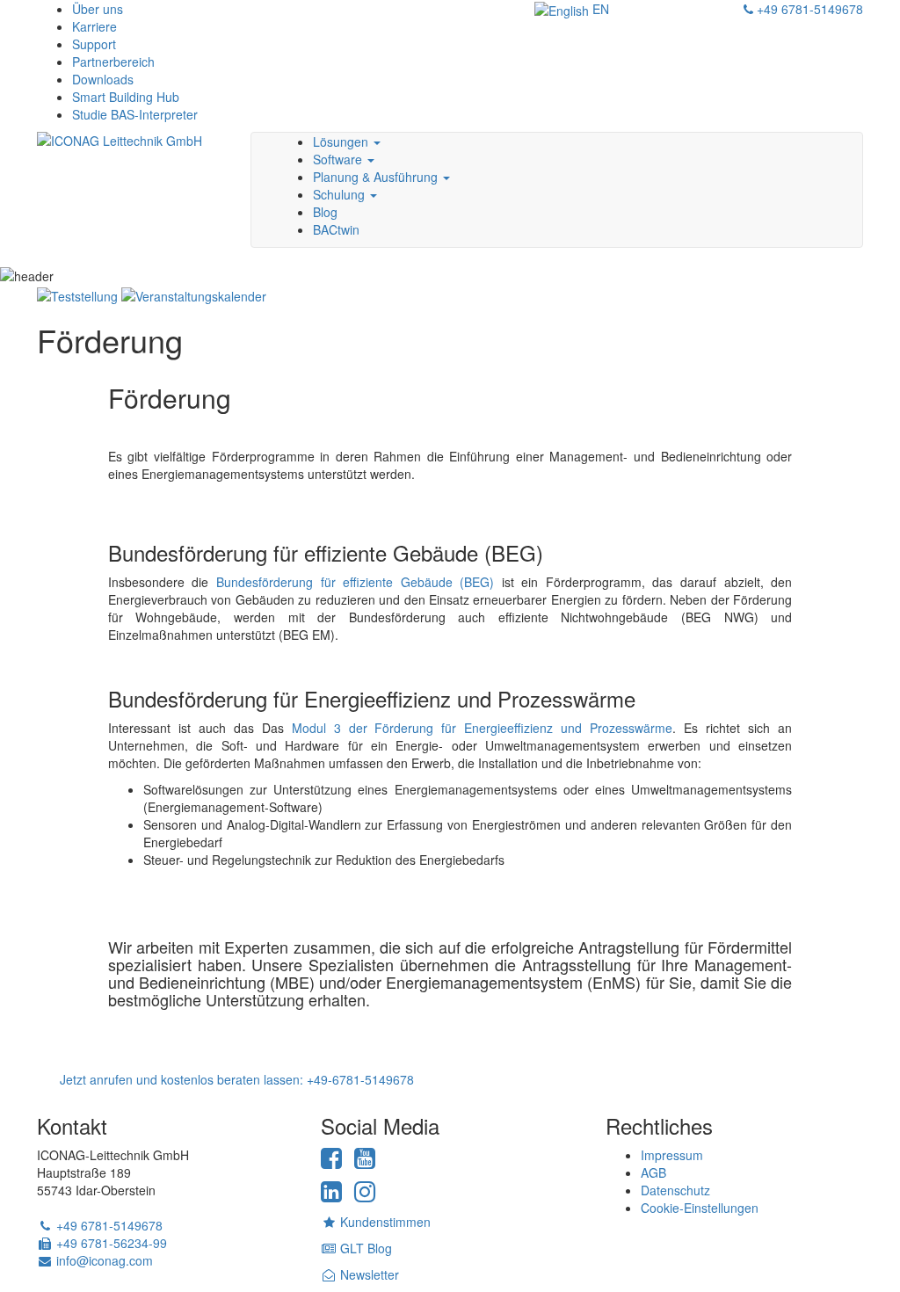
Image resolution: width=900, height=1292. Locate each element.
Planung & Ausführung (377, 176)
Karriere (94, 26)
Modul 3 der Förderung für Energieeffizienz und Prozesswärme (482, 728)
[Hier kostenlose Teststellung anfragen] (77, 293)
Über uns (97, 9)
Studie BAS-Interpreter (135, 114)
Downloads (103, 79)
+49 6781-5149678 (808, 9)
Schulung (340, 194)
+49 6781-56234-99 (110, 1243)
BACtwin (336, 229)
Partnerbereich (113, 61)
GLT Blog (364, 1248)
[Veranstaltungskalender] (193, 293)
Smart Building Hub (125, 96)
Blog (325, 212)
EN (599, 9)
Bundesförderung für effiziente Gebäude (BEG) (354, 582)
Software (339, 159)
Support (94, 44)
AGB (653, 1172)
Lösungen (342, 141)
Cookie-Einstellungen (699, 1207)
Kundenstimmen (384, 1221)
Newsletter (368, 1274)
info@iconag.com (103, 1260)
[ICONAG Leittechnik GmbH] (130, 156)
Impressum (672, 1155)
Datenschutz (675, 1190)
